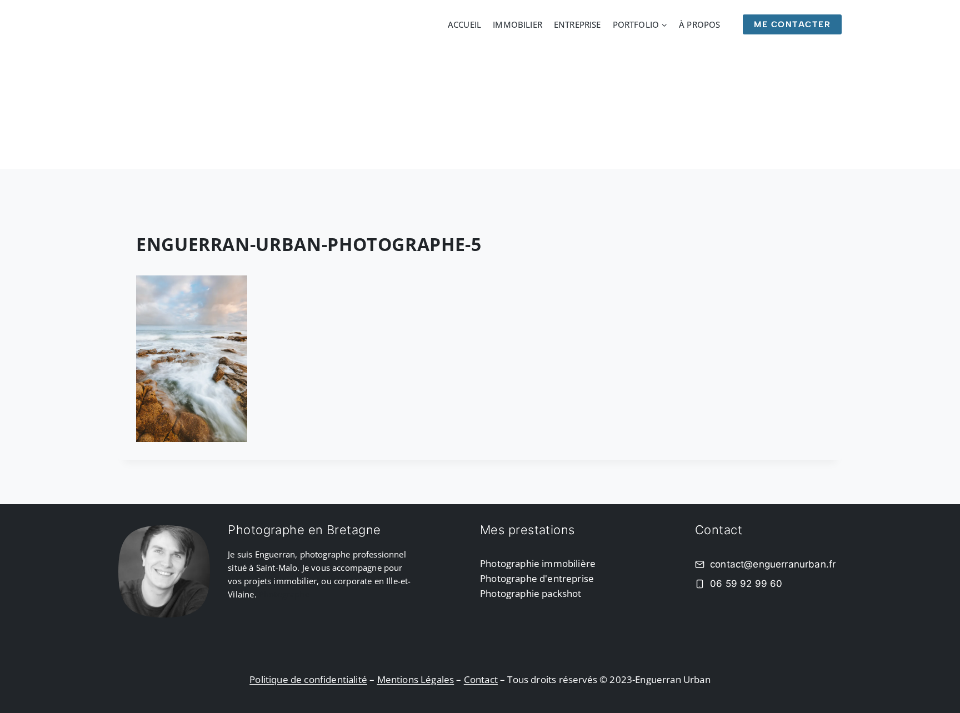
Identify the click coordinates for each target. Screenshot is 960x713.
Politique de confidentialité (308, 679)
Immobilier (517, 24)
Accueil (464, 24)
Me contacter (792, 24)
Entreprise (577, 24)
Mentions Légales (415, 679)
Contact (481, 679)
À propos (699, 24)
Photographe (284, 594)
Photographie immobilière (538, 563)
